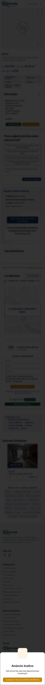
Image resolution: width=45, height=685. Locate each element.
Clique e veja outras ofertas (22, 680)
